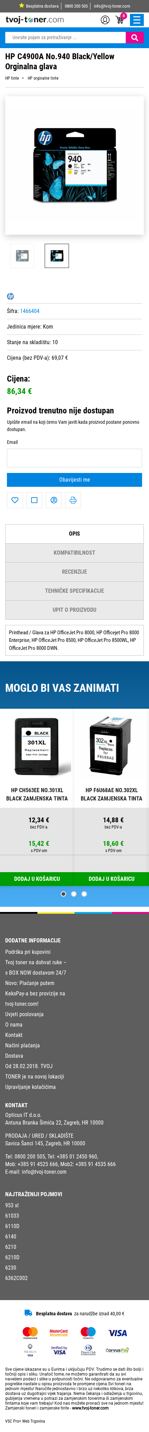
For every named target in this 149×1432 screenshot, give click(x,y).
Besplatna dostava (42, 6)
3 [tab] (84, 894)
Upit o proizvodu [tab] (74, 610)
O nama (14, 1024)
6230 (10, 1267)
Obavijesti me (74, 479)
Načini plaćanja (22, 1045)
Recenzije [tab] (74, 572)
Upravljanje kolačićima (30, 1087)
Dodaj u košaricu (111, 879)
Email (12, 442)
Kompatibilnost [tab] (74, 552)
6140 (10, 1236)
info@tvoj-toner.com (112, 6)
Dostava (14, 1056)
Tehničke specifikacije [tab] (74, 591)
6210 (10, 1247)
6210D (12, 1257)
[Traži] (135, 37)
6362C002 (16, 1278)
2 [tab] (74, 894)
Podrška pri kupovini (28, 952)
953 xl (12, 1205)
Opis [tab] (74, 533)
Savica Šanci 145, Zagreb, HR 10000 (45, 1143)
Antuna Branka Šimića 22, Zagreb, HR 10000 (54, 1122)
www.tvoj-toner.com (90, 1408)
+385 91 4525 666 (38, 1164)
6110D (12, 1226)
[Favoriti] (14, 500)
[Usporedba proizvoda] (34, 500)
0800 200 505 (76, 6)
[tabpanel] (37, 797)
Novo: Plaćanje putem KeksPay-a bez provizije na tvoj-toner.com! (35, 993)
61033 (12, 1215)
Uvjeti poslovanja (24, 1014)
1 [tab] (63, 894)
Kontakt (14, 1035)
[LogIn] (105, 19)
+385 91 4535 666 (96, 1164)
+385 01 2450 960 (77, 1156)
